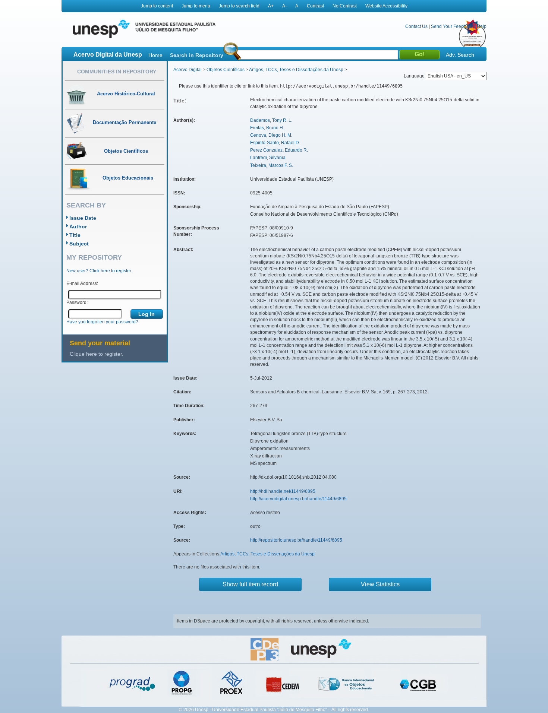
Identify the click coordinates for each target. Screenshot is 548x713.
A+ (271, 6)
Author (78, 226)
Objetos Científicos (226, 69)
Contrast (315, 6)
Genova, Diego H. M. (271, 135)
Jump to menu (196, 6)
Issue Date (82, 218)
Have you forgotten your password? (102, 321)
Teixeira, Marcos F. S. (271, 165)
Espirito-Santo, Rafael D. (275, 142)
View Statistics (380, 584)
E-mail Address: (82, 283)
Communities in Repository (116, 72)
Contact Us (416, 26)
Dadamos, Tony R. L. (271, 120)
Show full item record (250, 584)
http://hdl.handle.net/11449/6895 (282, 491)
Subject (79, 244)
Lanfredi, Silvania (268, 157)
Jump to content (157, 6)
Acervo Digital (187, 69)
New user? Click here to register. (99, 270)
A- (284, 6)
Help (481, 26)
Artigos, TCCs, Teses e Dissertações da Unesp (296, 69)
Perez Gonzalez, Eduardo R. (279, 150)
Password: (77, 302)
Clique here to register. (96, 354)
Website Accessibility (386, 6)
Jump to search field (239, 6)
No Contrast (345, 6)
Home (155, 55)
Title (75, 235)
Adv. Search (460, 55)
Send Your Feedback (452, 26)
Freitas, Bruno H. (267, 127)
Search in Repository (196, 55)
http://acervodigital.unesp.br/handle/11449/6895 (298, 498)
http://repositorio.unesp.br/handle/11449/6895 (296, 540)
